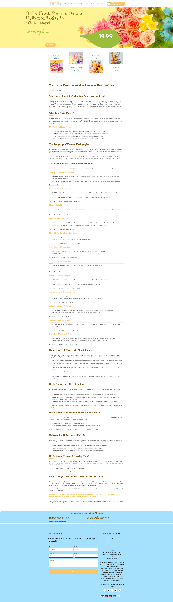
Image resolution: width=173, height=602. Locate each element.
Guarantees (87, 3)
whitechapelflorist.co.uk (112, 558)
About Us (64, 3)
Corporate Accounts (113, 570)
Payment (92, 3)
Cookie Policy (104, 570)
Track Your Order (110, 578)
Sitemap (118, 580)
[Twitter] (108, 590)
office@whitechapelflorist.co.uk (114, 554)
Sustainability (112, 576)
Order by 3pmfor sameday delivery (117, 3)
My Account (118, 578)
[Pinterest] (119, 590)
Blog (114, 580)
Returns (110, 580)
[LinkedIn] (116, 590)
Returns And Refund (100, 3)
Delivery (75, 3)
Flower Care (81, 3)
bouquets (78, 136)
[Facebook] (104, 590)
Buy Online (50, 44)
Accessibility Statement (111, 568)
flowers (57, 133)
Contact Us (70, 3)
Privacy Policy (115, 574)
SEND (73, 571)
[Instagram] (112, 590)
